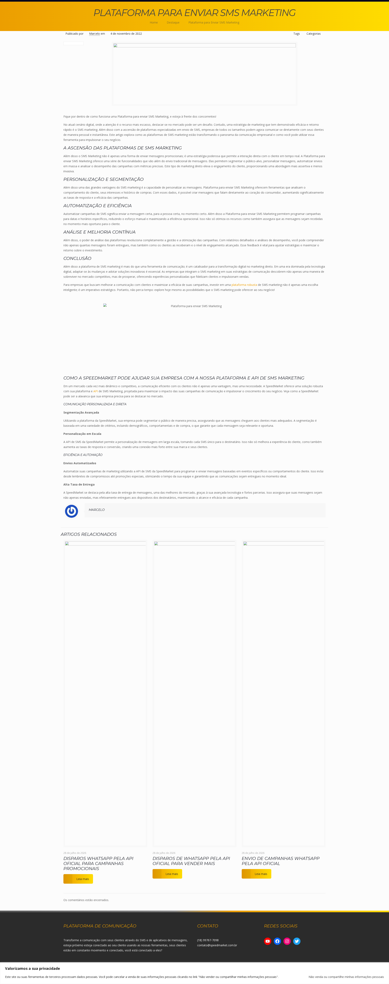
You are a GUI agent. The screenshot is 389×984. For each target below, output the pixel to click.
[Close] (384, 965)
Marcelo (94, 33)
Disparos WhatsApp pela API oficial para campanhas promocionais (98, 863)
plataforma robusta (244, 285)
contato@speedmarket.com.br (217, 945)
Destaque (173, 22)
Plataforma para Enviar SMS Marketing (213, 22)
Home (154, 22)
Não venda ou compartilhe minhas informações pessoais (346, 977)
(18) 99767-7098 (208, 940)
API (96, 391)
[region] (194, 973)
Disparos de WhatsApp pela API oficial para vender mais (191, 861)
